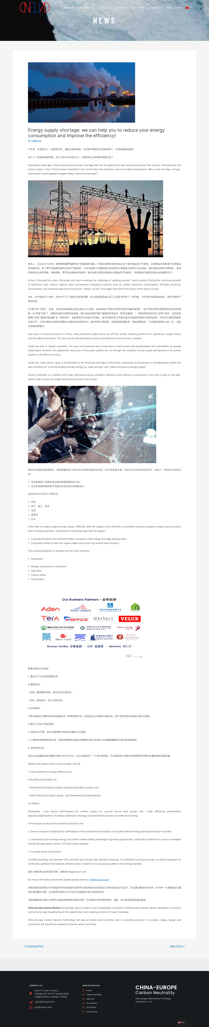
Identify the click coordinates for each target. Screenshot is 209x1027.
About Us (104, 7)
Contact (179, 7)
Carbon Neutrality (85, 7)
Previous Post (33, 946)
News (169, 7)
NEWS (104, 20)
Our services (153, 7)
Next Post (177, 946)
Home (70, 7)
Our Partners (137, 7)
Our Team (120, 7)
